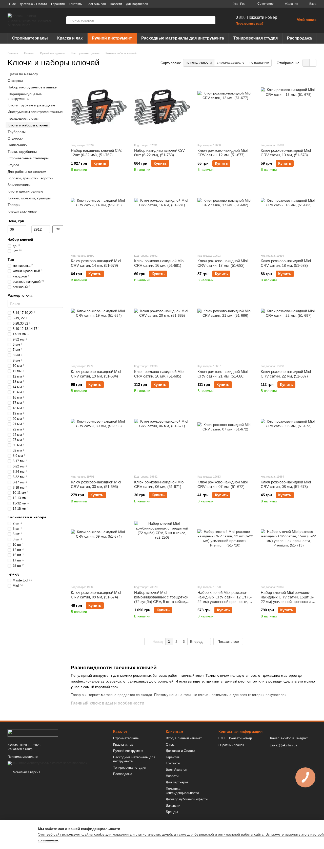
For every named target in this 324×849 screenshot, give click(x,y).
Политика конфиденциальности (182, 791)
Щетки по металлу (23, 74)
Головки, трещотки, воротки (30, 178)
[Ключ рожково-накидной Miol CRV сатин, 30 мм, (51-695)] (99, 438)
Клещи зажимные (22, 211)
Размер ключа (20, 295)
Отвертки (15, 81)
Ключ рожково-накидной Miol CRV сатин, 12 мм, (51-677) (222, 152)
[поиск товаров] (211, 20)
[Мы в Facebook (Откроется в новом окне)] (202, 4)
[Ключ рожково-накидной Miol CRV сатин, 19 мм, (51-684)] (99, 328)
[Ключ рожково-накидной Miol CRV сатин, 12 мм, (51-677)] (225, 107)
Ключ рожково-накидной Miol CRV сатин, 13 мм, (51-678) (286, 152)
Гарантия (58, 4)
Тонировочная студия (255, 38)
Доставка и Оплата (33, 4)
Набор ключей (20, 239)
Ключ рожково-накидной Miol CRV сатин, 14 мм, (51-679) (96, 263)
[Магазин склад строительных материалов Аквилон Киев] (33, 732)
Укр (235, 3)
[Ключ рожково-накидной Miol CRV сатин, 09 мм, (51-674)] (99, 549)
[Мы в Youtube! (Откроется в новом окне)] (208, 4)
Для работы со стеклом (27, 171)
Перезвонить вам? (250, 23)
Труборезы (17, 132)
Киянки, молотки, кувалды (29, 198)
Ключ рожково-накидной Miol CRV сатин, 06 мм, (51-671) (159, 484)
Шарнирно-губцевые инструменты (25, 96)
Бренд (13, 574)
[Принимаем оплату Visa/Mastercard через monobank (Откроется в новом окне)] (47, 763)
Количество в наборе (27, 517)
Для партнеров (137, 4)
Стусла (13, 165)
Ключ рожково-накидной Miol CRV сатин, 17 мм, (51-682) (222, 263)
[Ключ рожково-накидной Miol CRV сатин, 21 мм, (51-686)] (225, 328)
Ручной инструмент (112, 38)
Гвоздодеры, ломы (23, 118)
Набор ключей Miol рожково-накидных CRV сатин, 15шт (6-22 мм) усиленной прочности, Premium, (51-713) (287, 599)
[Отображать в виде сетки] (306, 62)
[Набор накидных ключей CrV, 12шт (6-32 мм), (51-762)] (99, 107)
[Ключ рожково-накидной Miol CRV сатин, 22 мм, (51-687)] (288, 328)
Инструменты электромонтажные (35, 112)
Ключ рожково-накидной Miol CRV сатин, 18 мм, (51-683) (286, 263)
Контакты (76, 4)
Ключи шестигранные (25, 192)
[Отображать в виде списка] (313, 62)
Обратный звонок (231, 745)
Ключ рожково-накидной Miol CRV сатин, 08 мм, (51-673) (286, 484)
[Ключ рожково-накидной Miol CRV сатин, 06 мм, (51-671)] (162, 438)
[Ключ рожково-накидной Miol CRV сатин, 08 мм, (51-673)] (288, 438)
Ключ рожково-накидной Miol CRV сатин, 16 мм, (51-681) (159, 263)
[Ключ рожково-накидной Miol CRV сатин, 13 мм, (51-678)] (288, 107)
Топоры (14, 205)
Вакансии (173, 805)
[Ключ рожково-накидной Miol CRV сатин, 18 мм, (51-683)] (288, 217)
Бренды (172, 812)
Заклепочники (19, 185)
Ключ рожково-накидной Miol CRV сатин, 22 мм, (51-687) (286, 373)
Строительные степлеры (28, 158)
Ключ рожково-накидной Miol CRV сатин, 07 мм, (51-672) (222, 484)
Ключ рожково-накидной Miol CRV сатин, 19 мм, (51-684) (96, 373)
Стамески (16, 138)
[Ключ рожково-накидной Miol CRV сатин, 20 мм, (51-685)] (162, 328)
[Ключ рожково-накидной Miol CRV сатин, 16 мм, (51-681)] (162, 217)
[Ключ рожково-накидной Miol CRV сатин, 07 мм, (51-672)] (225, 438)
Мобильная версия (26, 772)
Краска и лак (70, 38)
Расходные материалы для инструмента (182, 38)
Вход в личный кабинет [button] (184, 738)
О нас (12, 4)
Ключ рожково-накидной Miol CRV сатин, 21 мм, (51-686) (222, 373)
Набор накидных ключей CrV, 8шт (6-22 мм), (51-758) (160, 152)
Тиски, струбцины (22, 151)
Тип (11, 259)
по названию (259, 62)
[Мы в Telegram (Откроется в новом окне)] (220, 4)
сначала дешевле (230, 62)
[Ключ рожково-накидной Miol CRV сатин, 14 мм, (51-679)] (99, 217)
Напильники (18, 145)
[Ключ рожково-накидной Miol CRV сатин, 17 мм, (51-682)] (225, 217)
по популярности (199, 62)
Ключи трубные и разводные (31, 105)
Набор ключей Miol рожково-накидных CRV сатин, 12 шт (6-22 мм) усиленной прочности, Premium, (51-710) (224, 599)
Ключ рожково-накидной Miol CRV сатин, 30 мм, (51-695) (96, 484)
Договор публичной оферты (187, 799)
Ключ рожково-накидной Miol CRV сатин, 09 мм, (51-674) (96, 594)
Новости (116, 4)
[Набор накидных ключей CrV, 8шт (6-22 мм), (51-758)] (162, 107)
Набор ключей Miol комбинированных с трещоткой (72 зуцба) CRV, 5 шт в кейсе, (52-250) (161, 599)
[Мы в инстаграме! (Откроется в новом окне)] (214, 4)
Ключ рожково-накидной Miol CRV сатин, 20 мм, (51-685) (159, 373)
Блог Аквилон (96, 4)
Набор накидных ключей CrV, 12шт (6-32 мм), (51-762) (96, 152)
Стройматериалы (30, 38)
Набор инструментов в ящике (32, 87)
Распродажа (299, 38)
